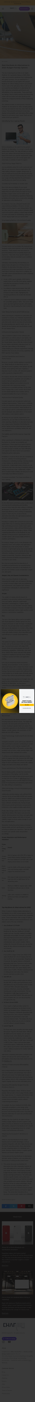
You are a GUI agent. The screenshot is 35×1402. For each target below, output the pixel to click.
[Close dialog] (33, 689)
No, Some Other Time (27, 708)
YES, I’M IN (27, 705)
